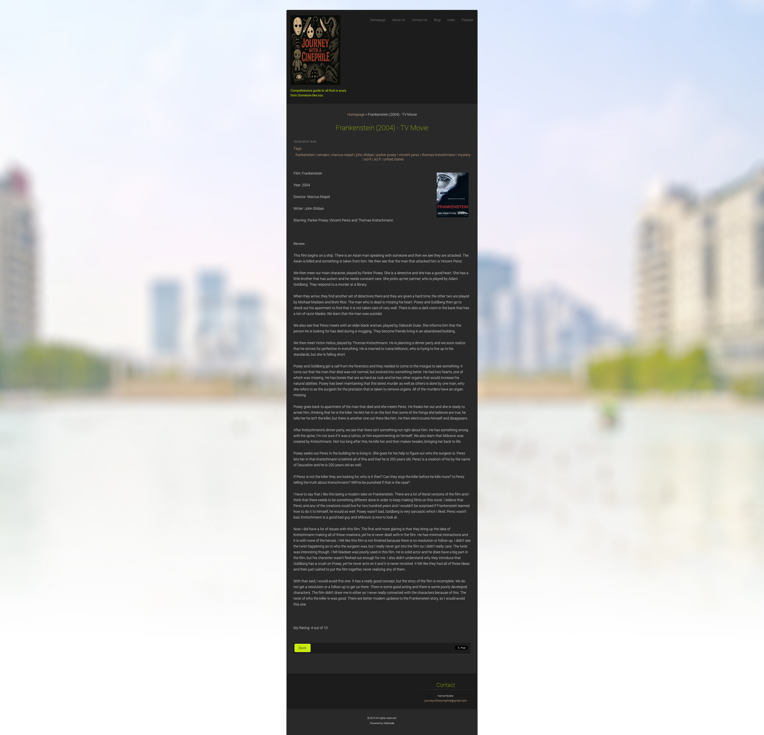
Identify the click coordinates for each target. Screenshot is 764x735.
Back (302, 648)
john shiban (365, 155)
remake (323, 155)
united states (393, 159)
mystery (464, 155)
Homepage (356, 115)
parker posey (386, 155)
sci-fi (367, 159)
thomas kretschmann (438, 155)
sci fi (377, 159)
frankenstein (305, 155)
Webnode (389, 723)
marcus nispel (342, 155)
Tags (297, 148)
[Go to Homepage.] (320, 51)
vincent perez (409, 155)
